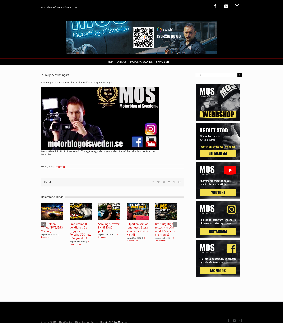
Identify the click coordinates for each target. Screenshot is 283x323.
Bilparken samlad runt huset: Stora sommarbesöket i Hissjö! (137, 229)
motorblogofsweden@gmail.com (59, 7)
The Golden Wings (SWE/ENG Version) (52, 227)
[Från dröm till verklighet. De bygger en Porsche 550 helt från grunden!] (81, 211)
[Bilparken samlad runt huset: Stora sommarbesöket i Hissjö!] (138, 211)
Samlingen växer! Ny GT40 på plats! (109, 227)
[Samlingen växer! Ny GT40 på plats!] (109, 211)
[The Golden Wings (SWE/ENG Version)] (52, 211)
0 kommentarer (51, 235)
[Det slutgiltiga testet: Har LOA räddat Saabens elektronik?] (166, 211)
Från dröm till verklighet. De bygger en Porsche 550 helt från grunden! (80, 231)
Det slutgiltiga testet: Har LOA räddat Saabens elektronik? (165, 229)
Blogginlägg (60, 166)
